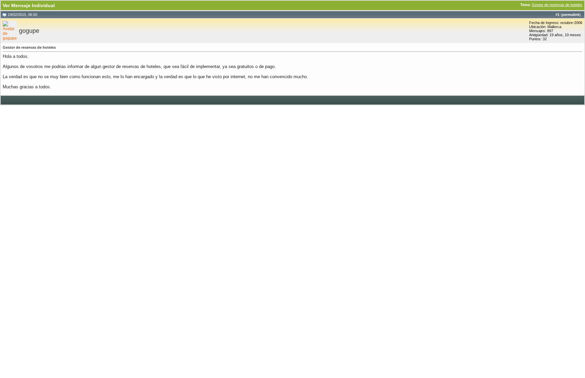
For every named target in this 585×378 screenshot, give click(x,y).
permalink (571, 15)
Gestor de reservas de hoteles (557, 5)
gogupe (29, 30)
